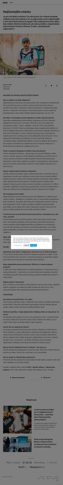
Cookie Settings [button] (18, 245)
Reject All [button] (26, 245)
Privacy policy (25, 242)
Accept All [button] (33, 245)
